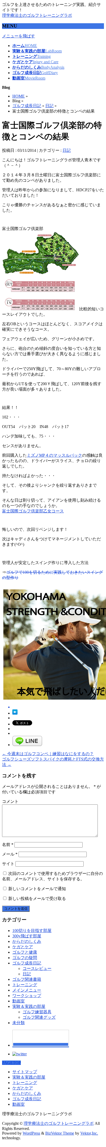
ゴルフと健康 (24, 952)
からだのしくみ (26, 941)
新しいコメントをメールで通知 (37, 889)
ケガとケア (22, 947)
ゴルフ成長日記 (26, 106)
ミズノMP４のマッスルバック (54, 455)
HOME (18, 96)
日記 (49, 106)
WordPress (31, 1133)
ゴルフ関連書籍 (26, 979)
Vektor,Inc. (89, 1133)
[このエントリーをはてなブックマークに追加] (14, 713)
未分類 (18, 1023)
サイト (8, 863)
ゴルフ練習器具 (37, 1012)
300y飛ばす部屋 (26, 936)
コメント (10, 801)
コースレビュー (37, 968)
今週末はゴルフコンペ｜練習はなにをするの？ (48, 754)
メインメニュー (26, 990)
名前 (7, 844)
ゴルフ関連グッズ (39, 1017)
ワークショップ (26, 995)
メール (9, 854)
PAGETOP (11, 1063)
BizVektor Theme (59, 1133)
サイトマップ (24, 1072)
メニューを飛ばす (18, 36)
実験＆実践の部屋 (28, 1006)
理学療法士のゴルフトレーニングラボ (37, 15)
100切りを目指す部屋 (31, 930)
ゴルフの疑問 (24, 957)
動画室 (18, 1001)
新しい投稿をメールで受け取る (37, 898)
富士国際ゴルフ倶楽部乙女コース (33, 511)
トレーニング (24, 985)
